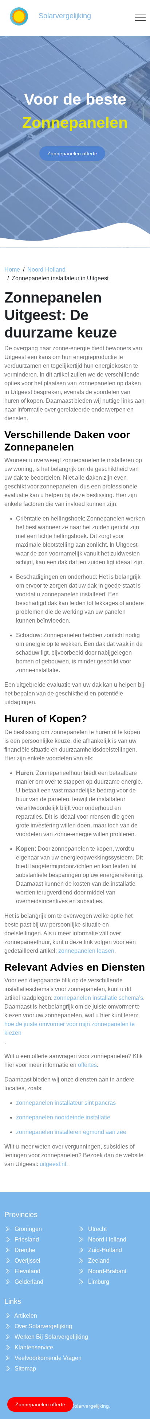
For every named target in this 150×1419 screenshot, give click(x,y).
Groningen (27, 1229)
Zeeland (98, 1261)
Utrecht (97, 1229)
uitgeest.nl (53, 1164)
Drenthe (24, 1250)
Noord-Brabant (106, 1271)
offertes (87, 1065)
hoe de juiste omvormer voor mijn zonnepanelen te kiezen (69, 1028)
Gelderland (28, 1282)
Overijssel (26, 1261)
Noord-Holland (46, 269)
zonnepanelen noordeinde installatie (63, 1117)
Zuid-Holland (104, 1250)
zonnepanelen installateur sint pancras (66, 1103)
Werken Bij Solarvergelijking (50, 1337)
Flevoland (26, 1271)
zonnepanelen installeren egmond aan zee (71, 1132)
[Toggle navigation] (140, 18)
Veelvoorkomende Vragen (47, 1358)
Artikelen (25, 1316)
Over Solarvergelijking (42, 1326)
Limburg (98, 1282)
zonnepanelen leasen (86, 951)
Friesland (26, 1239)
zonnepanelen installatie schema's (98, 998)
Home (12, 269)
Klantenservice (33, 1347)
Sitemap (24, 1368)
